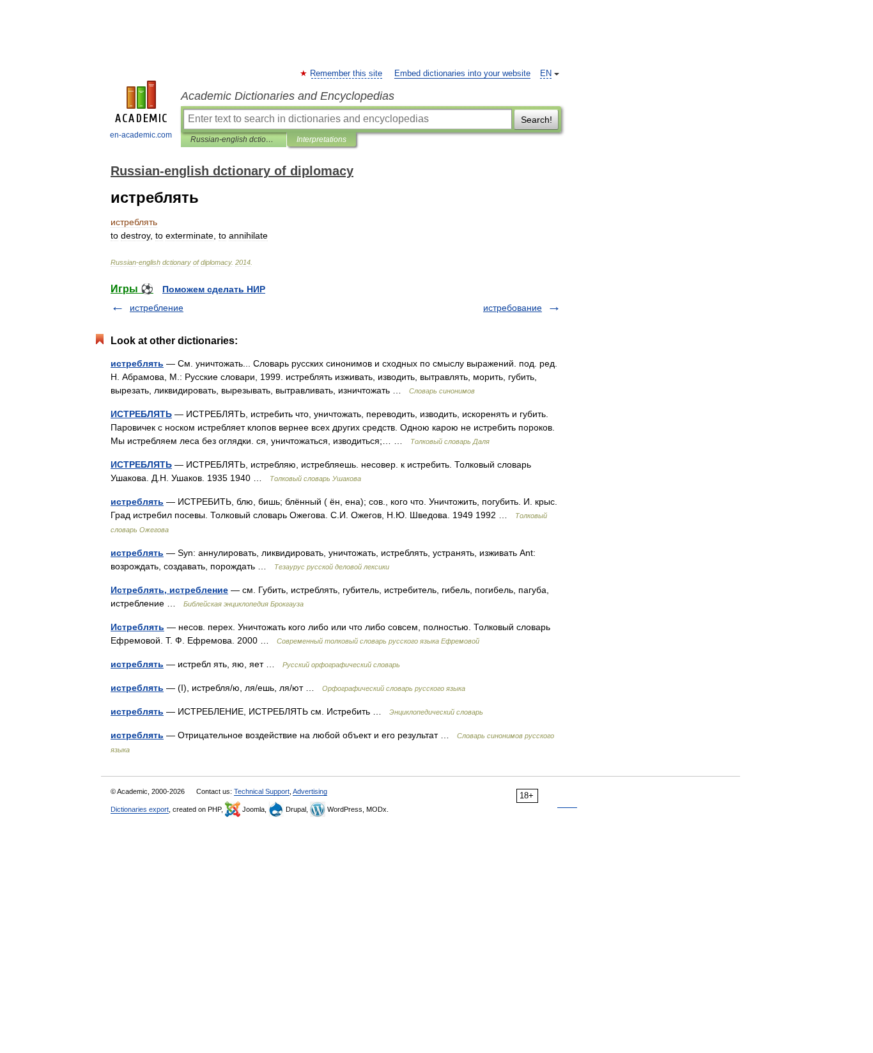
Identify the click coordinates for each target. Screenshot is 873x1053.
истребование (512, 308)
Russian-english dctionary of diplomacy (233, 139)
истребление (156, 308)
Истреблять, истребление (169, 590)
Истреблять (137, 627)
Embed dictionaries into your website (462, 73)
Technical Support (262, 791)
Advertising (310, 791)
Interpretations (321, 139)
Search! (536, 120)
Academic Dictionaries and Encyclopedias (287, 96)
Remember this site (346, 73)
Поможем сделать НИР (213, 289)
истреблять (137, 363)
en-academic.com (141, 135)
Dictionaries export (140, 809)
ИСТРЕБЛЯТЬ (141, 414)
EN (546, 73)
